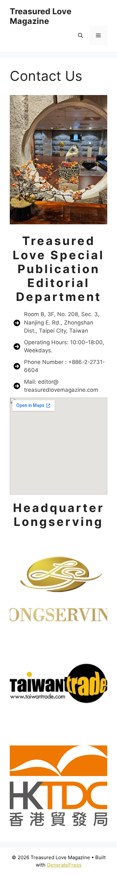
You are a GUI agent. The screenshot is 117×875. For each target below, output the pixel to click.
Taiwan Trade (58, 683)
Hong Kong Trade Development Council (58, 782)
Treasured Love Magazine (41, 16)
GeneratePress (64, 865)
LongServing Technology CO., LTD (58, 584)
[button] (80, 35)
